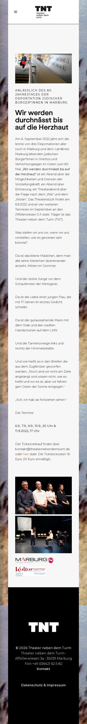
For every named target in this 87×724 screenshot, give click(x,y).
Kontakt (43, 669)
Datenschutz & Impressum (43, 685)
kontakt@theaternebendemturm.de (42, 449)
